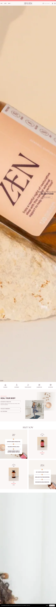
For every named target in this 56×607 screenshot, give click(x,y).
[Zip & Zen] (28, 3)
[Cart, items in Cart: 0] (55, 3)
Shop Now (1, 380)
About (9, 3)
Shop (1, 3)
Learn (5, 3)
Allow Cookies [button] (52, 605)
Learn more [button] (28, 605)
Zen (13, 482)
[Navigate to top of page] (54, 602)
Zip (42, 451)
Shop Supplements (47, 197)
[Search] (43, 3)
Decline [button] (47, 605)
